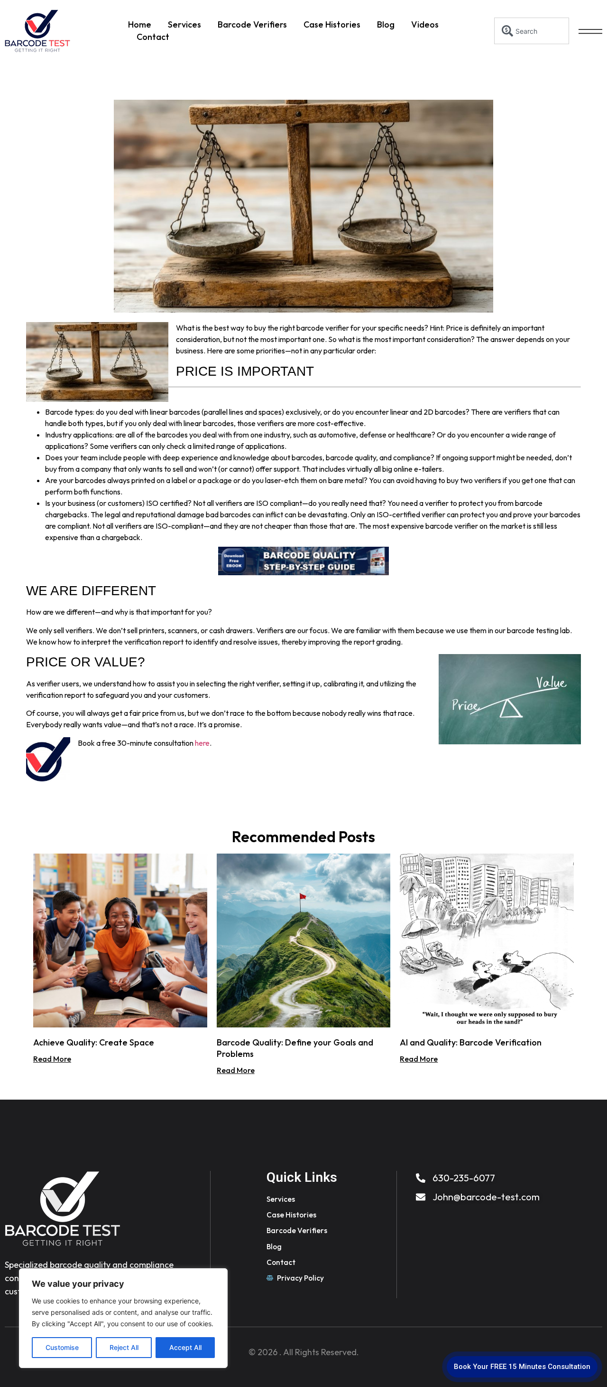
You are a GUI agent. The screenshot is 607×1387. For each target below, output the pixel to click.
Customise (62, 1347)
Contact (153, 36)
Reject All (124, 1347)
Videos (425, 24)
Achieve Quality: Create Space (93, 1042)
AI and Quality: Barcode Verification (471, 1042)
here (202, 743)
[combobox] (532, 31)
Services (184, 24)
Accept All (185, 1347)
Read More (52, 1059)
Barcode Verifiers (252, 24)
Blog (386, 24)
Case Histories (332, 24)
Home (139, 24)
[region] (123, 1318)
